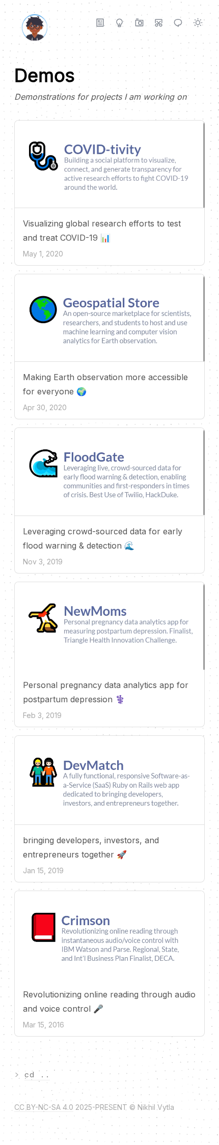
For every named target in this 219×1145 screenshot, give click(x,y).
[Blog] (100, 22)
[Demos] (158, 22)
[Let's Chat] (178, 22)
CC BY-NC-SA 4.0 (43, 1107)
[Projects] (119, 22)
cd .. (37, 1074)
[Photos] (139, 22)
